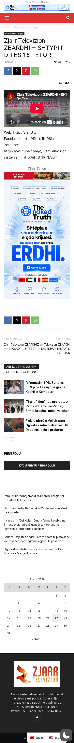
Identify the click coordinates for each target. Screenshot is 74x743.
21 (47, 618)
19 (29, 618)
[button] (6, 18)
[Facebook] (8, 71)
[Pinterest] (26, 71)
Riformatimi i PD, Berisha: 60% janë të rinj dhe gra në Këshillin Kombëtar (46, 387)
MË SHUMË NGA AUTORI (21, 372)
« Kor (35, 639)
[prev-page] (6, 439)
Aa (60, 83)
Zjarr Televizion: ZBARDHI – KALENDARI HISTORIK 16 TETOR (53, 349)
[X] (17, 71)
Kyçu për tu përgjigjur (37, 465)
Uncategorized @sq (26, 27)
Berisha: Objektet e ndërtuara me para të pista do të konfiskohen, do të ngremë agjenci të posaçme (37, 539)
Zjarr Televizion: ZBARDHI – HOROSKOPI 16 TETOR (20, 347)
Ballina (7, 27)
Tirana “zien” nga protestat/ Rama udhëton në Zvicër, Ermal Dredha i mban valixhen (47, 406)
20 (39, 618)
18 (18, 618)
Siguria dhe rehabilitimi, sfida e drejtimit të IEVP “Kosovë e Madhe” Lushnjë (33, 551)
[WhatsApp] (35, 71)
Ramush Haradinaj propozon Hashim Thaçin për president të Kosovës (34, 498)
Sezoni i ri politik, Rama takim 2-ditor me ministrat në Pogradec (35, 510)
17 (8, 618)
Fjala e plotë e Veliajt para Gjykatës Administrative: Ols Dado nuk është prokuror (47, 425)
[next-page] (12, 439)
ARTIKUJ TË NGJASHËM (21, 366)
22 (56, 618)
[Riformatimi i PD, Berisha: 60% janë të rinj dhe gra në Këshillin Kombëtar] (14, 387)
